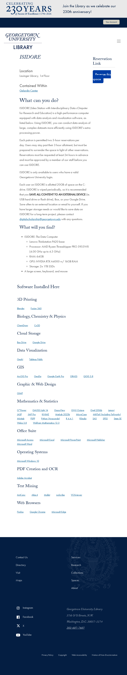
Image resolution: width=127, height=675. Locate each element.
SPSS (105, 418)
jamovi (111, 410)
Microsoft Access (25, 439)
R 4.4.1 (69, 418)
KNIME (45, 414)
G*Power (21, 410)
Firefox (20, 511)
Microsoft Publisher (96, 439)
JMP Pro (32, 414)
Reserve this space (102, 76)
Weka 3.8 (22, 422)
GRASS (73, 376)
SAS (95, 418)
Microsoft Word (24, 444)
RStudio (82, 418)
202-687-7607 (76, 628)
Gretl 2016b (96, 410)
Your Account (111, 22)
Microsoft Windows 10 (28, 461)
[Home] (23, 41)
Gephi (20, 359)
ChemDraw (22, 325)
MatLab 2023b (62, 414)
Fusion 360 (36, 308)
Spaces (75, 580)
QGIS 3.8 (88, 376)
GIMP (20, 393)
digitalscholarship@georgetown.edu (40, 219)
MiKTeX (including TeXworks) (107, 414)
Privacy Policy (47, 655)
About (74, 588)
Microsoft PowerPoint (71, 439)
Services (75, 557)
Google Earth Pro (55, 376)
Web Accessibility (79, 655)
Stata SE (118, 418)
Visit (18, 572)
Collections (77, 572)
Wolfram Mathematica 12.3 (46, 422)
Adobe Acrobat (24, 478)
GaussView (59, 410)
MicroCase (81, 414)
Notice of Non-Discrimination (104, 655)
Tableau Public (36, 359)
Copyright (62, 655)
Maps (19, 580)
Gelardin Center (29, 91)
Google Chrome (37, 511)
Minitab (20, 418)
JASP (19, 414)
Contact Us (22, 557)
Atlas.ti (35, 495)
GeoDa (37, 376)
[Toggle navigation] (118, 41)
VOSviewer (76, 495)
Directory (21, 565)
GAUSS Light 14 (40, 410)
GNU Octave (77, 410)
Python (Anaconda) (50, 418)
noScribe (60, 495)
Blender (20, 308)
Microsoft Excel (47, 439)
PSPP (33, 418)
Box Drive (21, 342)
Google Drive (39, 342)
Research (76, 565)
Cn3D (37, 325)
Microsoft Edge (59, 511)
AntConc (21, 495)
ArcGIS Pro (22, 376)
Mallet (47, 495)
